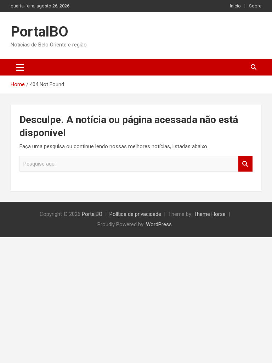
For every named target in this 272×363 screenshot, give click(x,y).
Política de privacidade (135, 214)
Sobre (255, 6)
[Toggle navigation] (20, 67)
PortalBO (39, 31)
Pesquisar (245, 164)
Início (235, 6)
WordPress (159, 224)
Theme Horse (210, 214)
